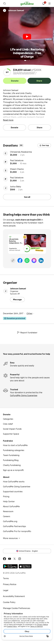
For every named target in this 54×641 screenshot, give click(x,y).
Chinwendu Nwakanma (21, 152)
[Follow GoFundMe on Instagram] (19, 558)
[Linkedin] (41, 260)
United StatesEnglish (28, 551)
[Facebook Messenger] (34, 260)
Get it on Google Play (10, 566)
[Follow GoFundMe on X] (14, 558)
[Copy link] (12, 260)
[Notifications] (43, 3)
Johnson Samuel (18, 288)
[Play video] (27, 37)
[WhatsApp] (27, 260)
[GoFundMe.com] (27, 3)
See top (45, 145)
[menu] (49, 3)
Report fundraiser (28, 332)
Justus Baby (15, 186)
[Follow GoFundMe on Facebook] (4, 558)
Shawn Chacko (17, 169)
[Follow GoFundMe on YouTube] (9, 558)
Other (29, 313)
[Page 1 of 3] (25, 60)
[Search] (4, 3)
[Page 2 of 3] (27, 60)
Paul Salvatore (16, 160)
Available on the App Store (25, 566)
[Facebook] (19, 260)
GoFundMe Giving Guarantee (23, 395)
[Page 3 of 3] (29, 60)
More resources (10, 538)
